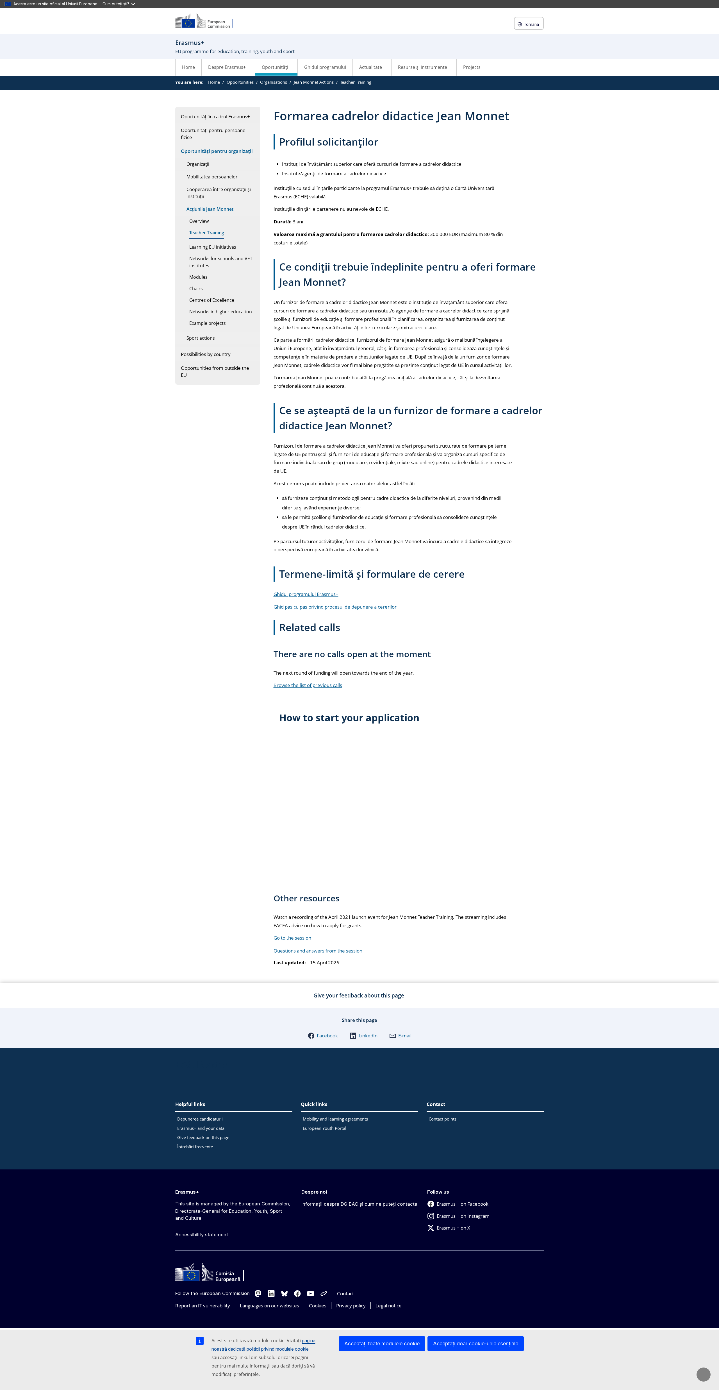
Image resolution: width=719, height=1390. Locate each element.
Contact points (442, 1119)
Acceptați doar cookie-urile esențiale (475, 1343)
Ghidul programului (325, 67)
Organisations (273, 82)
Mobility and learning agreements (335, 1119)
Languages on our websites (269, 1305)
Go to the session (292, 938)
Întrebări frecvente (195, 1146)
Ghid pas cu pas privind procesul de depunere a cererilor (335, 607)
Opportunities (240, 82)
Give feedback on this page (203, 1137)
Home (188, 67)
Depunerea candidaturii (200, 1119)
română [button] (532, 24)
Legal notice (389, 1305)
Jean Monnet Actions (314, 82)
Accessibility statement (201, 1234)
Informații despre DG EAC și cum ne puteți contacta (359, 1204)
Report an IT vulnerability (202, 1305)
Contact (345, 1293)
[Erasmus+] (207, 21)
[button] (323, 1035)
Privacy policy (351, 1305)
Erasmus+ (187, 1192)
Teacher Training (355, 82)
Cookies (317, 1305)
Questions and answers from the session (318, 950)
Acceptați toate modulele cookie (382, 1343)
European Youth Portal (324, 1128)
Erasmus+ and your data (200, 1128)
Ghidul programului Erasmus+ (306, 594)
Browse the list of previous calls (308, 685)
